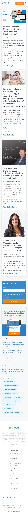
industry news (7, 397)
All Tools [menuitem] (14, 468)
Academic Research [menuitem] (14, 455)
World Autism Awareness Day (12, 123)
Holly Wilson (8, 37)
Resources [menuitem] (14, 470)
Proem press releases (9, 381)
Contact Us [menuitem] (14, 491)
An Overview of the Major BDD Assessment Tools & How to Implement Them (13, 361)
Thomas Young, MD (10, 106)
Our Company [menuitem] (14, 478)
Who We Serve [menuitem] (14, 450)
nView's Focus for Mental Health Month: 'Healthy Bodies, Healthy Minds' (13, 30)
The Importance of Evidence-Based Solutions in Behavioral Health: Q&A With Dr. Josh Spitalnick (13, 173)
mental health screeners (10, 393)
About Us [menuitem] (14, 481)
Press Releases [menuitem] (14, 488)
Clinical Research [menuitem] (14, 453)
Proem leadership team (10, 389)
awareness (17, 397)
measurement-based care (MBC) (12, 412)
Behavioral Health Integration (11, 401)
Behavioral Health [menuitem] (14, 458)
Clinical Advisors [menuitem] (14, 483)
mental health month (9, 404)
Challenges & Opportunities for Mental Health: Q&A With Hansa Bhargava (12, 244)
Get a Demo (20, 3)
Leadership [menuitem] (14, 486)
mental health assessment (10, 385)
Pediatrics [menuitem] (14, 460)
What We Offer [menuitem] (14, 465)
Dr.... (14, 131)
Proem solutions (8, 408)
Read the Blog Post (9, 66)
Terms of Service (17, 507)
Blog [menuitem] (14, 473)
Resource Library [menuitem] (14, 475)
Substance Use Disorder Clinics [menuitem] (14, 463)
